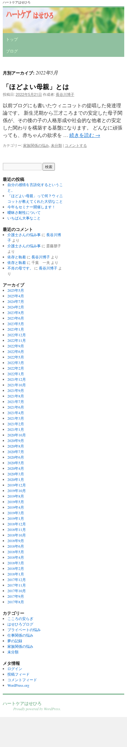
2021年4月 (15, 412)
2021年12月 (16, 379)
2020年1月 (15, 479)
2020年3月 (15, 473)
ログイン (14, 668)
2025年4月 (15, 295)
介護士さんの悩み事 (24, 234)
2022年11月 (16, 340)
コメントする (76, 145)
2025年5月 (15, 290)
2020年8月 (15, 446)
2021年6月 (15, 407)
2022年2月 (15, 368)
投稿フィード (18, 674)
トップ (12, 39)
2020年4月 (15, 468)
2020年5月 (15, 462)
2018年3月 (15, 562)
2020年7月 (15, 451)
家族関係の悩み (36, 145)
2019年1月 (15, 518)
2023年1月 (15, 329)
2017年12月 (16, 579)
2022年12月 (16, 334)
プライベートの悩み (24, 629)
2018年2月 (15, 568)
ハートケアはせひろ (17, 2)
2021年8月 (15, 395)
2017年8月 (15, 601)
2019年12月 (16, 484)
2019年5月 (15, 501)
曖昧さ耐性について (24, 212)
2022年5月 (15, 356)
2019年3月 (15, 512)
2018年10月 (16, 535)
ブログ (12, 51)
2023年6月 (15, 318)
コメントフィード (22, 679)
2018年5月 (15, 551)
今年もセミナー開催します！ (31, 206)
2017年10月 (16, 590)
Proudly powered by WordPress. (37, 708)
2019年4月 (15, 507)
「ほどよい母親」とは (36, 86)
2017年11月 (16, 585)
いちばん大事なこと (24, 217)
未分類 (56, 145)
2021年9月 (15, 390)
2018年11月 (16, 529)
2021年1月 (15, 429)
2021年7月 (15, 401)
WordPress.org (18, 685)
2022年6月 (15, 351)
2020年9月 (15, 440)
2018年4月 (15, 557)
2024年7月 (15, 301)
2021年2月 (15, 423)
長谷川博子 (65, 94)
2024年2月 (15, 306)
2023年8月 (15, 312)
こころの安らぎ (20, 618)
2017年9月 (15, 596)
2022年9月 (15, 345)
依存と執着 (16, 256)
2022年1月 (15, 373)
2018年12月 (16, 523)
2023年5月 (15, 323)
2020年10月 (16, 434)
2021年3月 (15, 418)
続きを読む (84, 135)
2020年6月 (15, 457)
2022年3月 (15, 362)
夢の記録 (14, 640)
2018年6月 (15, 546)
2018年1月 (15, 573)
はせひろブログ (20, 624)
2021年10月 (16, 384)
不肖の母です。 (20, 267)
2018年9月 (15, 540)
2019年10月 (16, 490)
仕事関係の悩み (20, 635)
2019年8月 (15, 496)
